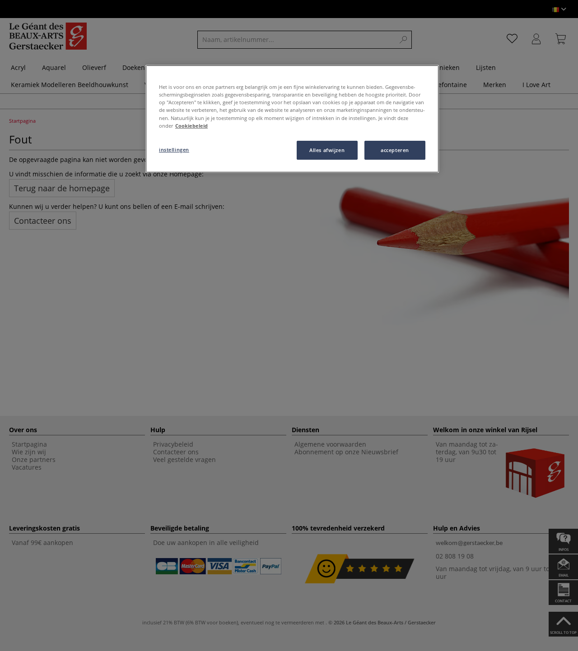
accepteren (395, 150)
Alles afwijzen (327, 150)
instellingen (174, 149)
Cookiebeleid (191, 125)
